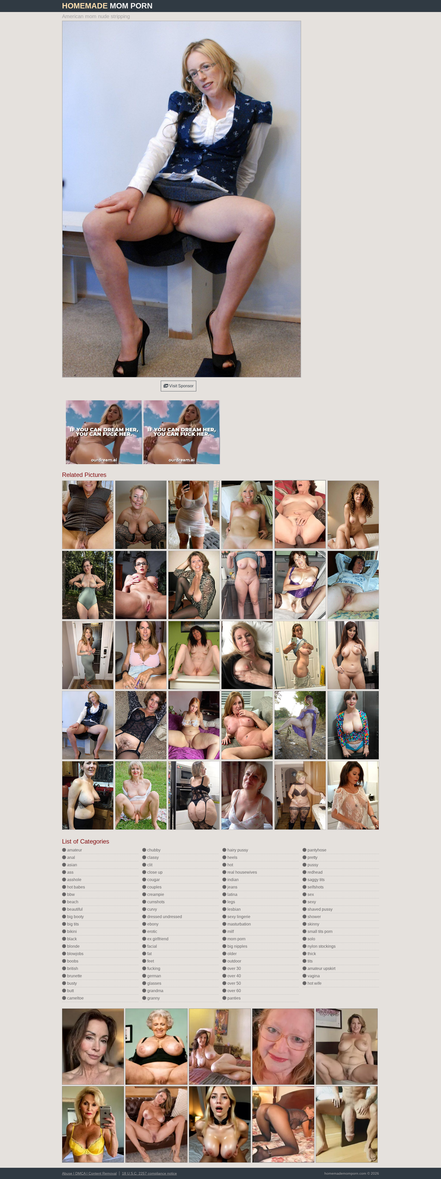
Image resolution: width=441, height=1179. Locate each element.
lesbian (233, 909)
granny (153, 998)
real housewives (241, 872)
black (71, 939)
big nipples (236, 946)
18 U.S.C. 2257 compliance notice (149, 1173)
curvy (151, 909)
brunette (74, 976)
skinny (313, 924)
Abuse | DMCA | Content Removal (89, 1173)
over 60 (233, 991)
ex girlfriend (157, 939)
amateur (74, 850)
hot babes (75, 887)
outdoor (233, 961)
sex (310, 894)
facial (151, 946)
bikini (71, 931)
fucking (153, 968)
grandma (154, 991)
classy (152, 857)
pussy (312, 865)
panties (233, 998)
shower (314, 917)
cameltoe (75, 998)
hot (229, 865)
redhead (315, 872)
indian (232, 879)
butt (70, 991)
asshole (73, 879)
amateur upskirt (321, 968)
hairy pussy (237, 850)
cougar (153, 879)
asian (71, 865)
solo (311, 939)
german (153, 976)
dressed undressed (164, 917)
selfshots (315, 887)
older (231, 954)
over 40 (233, 976)
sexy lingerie (238, 917)
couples (154, 887)
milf (230, 931)
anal (70, 857)
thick (311, 954)
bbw (70, 894)
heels (231, 857)
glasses (153, 983)
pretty (312, 857)
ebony (152, 924)
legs (230, 902)
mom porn (236, 939)
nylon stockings (321, 946)
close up (154, 872)
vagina (313, 976)
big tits (72, 924)
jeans (231, 887)
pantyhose (316, 850)
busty (71, 983)
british (72, 968)
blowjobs (74, 954)
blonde (73, 946)
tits (310, 961)
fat (149, 954)
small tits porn (320, 931)
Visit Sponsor (180, 386)
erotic (151, 931)
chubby (153, 850)
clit (149, 865)
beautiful (74, 909)
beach (72, 902)
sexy (311, 902)
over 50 (233, 983)
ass (70, 872)
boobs (72, 961)
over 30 (233, 968)
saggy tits (316, 879)
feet (150, 961)
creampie (155, 894)
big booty (75, 917)
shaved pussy (320, 909)
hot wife (314, 983)
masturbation (238, 924)
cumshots (155, 902)
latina (231, 894)
